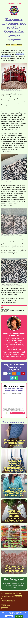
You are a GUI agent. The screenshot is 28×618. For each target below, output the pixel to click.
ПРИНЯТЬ (19, 616)
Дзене (14, 583)
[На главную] (14, 14)
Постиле (14, 587)
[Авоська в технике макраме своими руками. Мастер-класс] (14, 465)
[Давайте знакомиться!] (14, 323)
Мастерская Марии (16, 44)
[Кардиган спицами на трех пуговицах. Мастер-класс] (14, 491)
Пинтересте (8, 585)
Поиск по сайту (4, 607)
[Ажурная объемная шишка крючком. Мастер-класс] (14, 516)
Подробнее (9, 616)
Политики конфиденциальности (16, 410)
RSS (2, 608)
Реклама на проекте (5, 605)
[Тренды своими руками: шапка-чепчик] (14, 436)
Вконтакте (21, 583)
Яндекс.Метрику (13, 613)
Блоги (8, 44)
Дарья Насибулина (18, 595)
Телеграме (17, 585)
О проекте (3, 604)
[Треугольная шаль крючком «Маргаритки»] (14, 562)
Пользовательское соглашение (8, 600)
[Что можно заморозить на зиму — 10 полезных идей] (14, 542)
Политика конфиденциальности (8, 601)
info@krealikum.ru (19, 596)
